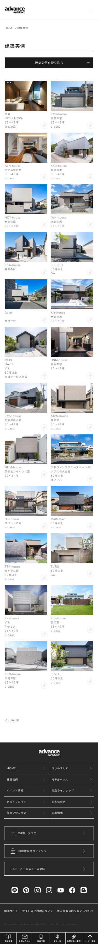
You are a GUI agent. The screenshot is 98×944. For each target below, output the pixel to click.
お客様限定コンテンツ (32, 851)
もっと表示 (49, 712)
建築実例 (12, 779)
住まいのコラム (17, 812)
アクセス (57, 938)
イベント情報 (15, 790)
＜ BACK (12, 720)
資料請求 (8, 938)
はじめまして (60, 768)
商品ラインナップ (63, 790)
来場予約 (41, 938)
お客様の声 (59, 801)
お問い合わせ (25, 938)
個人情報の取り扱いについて (75, 911)
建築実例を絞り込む (49, 62)
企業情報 (57, 812)
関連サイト (11, 911)
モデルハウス (60, 779)
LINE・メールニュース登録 (28, 869)
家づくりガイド (17, 801)
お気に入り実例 (74, 938)
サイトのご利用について (37, 911)
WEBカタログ (27, 833)
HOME (9, 28)
